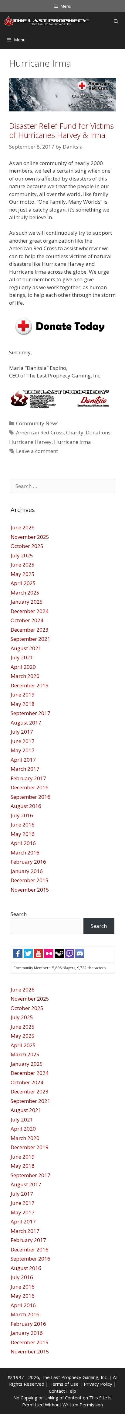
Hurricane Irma (72, 441)
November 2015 (30, 889)
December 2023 (30, 629)
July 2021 (22, 657)
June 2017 (23, 741)
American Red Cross (40, 432)
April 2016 (23, 843)
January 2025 (27, 601)
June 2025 (23, 564)
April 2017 (23, 759)
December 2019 (30, 685)
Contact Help (62, 1391)
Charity (74, 432)
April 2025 (23, 583)
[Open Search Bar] (116, 21)
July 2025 (22, 555)
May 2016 (23, 833)
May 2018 (23, 703)
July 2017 (22, 731)
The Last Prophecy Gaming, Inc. (75, 1377)
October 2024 (27, 620)
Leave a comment (37, 450)
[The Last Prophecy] (47, 21)
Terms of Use (64, 1384)
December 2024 (30, 611)
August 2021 (26, 648)
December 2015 (30, 880)
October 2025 (27, 545)
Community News (37, 423)
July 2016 (22, 815)
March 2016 (25, 852)
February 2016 (28, 861)
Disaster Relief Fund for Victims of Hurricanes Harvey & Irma (61, 130)
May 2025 (23, 573)
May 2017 (23, 750)
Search (19, 914)
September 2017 (30, 713)
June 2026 (23, 527)
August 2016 (26, 805)
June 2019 (23, 694)
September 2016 (30, 796)
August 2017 (26, 722)
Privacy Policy (98, 1384)
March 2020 (25, 675)
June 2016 (23, 824)
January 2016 (27, 871)
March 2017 (25, 768)
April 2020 (23, 666)
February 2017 (28, 778)
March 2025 (25, 592)
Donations (98, 432)
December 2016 (30, 787)
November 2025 (30, 536)
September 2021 (30, 638)
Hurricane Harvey (30, 441)
